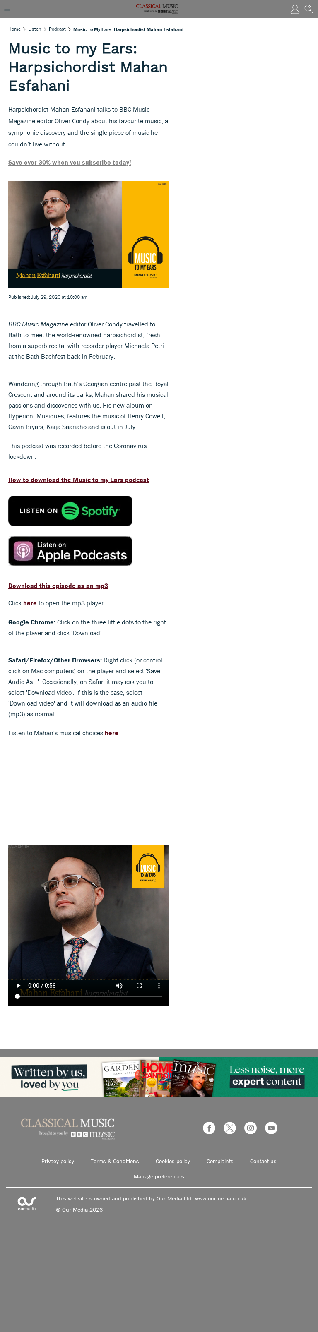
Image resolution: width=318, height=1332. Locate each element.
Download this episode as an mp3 (58, 585)
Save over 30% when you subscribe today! (69, 162)
